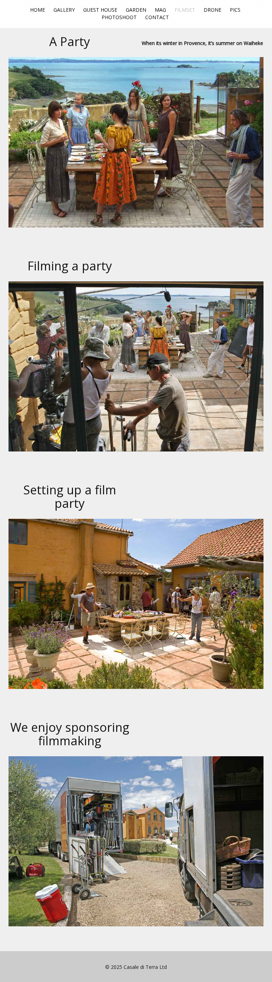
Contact (157, 17)
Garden (136, 9)
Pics (235, 9)
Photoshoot (119, 17)
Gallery (64, 9)
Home (37, 9)
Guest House (100, 9)
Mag (160, 9)
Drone (212, 9)
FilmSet (185, 9)
